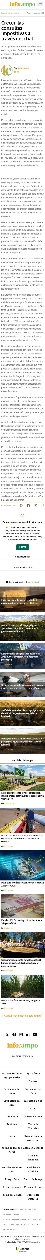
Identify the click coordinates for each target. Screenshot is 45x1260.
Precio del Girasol (12, 1194)
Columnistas (9, 803)
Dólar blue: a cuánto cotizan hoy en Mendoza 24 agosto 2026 (22, 884)
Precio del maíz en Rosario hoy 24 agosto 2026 (20, 1002)
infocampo (8, 608)
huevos (35, 1224)
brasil (17, 1214)
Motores (12, 1124)
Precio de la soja (33, 1179)
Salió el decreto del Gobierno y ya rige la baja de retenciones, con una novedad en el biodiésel (22, 713)
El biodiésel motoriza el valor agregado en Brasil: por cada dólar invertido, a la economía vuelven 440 (22, 795)
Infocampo (5, 13)
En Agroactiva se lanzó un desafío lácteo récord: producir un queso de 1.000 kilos (20, 601)
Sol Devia (8, 664)
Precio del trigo (33, 1186)
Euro (11, 1224)
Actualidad (14, 13)
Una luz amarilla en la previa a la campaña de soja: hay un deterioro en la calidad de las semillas (22, 838)
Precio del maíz (12, 1186)
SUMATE (22, 547)
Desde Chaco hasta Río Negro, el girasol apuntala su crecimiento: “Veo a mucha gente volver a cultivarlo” (19, 628)
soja (4, 1224)
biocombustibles (28, 1209)
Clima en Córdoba (33, 1147)
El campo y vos (33, 1100)
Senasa (33, 1081)
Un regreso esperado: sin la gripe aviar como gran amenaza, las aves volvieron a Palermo (22, 686)
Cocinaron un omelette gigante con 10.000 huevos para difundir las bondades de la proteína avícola (21, 962)
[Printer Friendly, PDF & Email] (42, 506)
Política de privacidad (22, 1056)
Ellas (33, 1108)
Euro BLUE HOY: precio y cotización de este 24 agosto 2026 (21, 922)
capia (26, 1224)
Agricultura (33, 1073)
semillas (37, 1219)
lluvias (12, 1135)
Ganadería (12, 1116)
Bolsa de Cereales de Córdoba (16, 1219)
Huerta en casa (33, 1116)
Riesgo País (12, 1179)
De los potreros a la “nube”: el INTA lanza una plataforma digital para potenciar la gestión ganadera (22, 741)
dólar (19, 1224)
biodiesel (6, 1214)
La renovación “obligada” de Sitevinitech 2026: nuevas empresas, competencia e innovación (20, 656)
